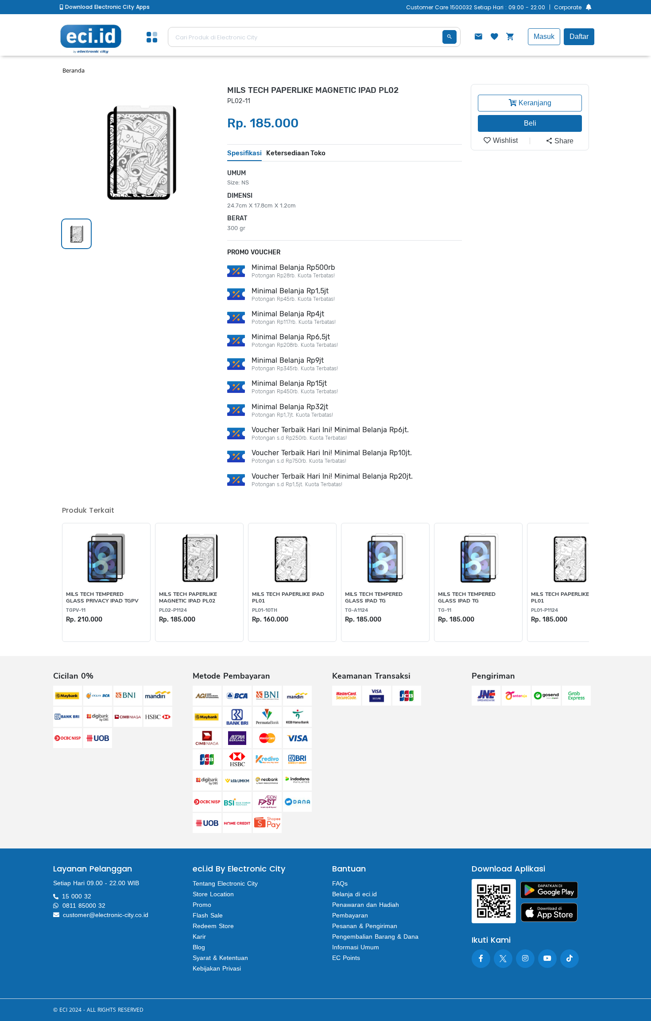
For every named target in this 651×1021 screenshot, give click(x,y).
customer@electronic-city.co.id (105, 914)
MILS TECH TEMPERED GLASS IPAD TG (374, 597)
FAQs (340, 883)
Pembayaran (350, 915)
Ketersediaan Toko (296, 153)
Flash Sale (208, 915)
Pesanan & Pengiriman (364, 925)
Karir (199, 936)
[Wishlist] (494, 37)
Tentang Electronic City (225, 883)
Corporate (567, 7)
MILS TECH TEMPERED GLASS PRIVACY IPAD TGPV (102, 597)
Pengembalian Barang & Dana (375, 936)
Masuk (544, 36)
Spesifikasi (244, 153)
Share (563, 141)
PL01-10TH (264, 610)
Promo (202, 904)
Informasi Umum (355, 947)
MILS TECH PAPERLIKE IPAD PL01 (288, 597)
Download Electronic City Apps (106, 7)
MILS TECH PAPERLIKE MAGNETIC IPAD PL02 (188, 597)
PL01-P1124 (544, 610)
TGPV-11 (75, 610)
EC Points (346, 957)
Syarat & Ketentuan (220, 957)
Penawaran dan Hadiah (365, 904)
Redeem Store (213, 925)
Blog (199, 947)
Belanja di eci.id (354, 894)
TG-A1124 (356, 610)
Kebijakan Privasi (217, 968)
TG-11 (444, 610)
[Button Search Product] (449, 37)
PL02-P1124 (173, 610)
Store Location (213, 894)
